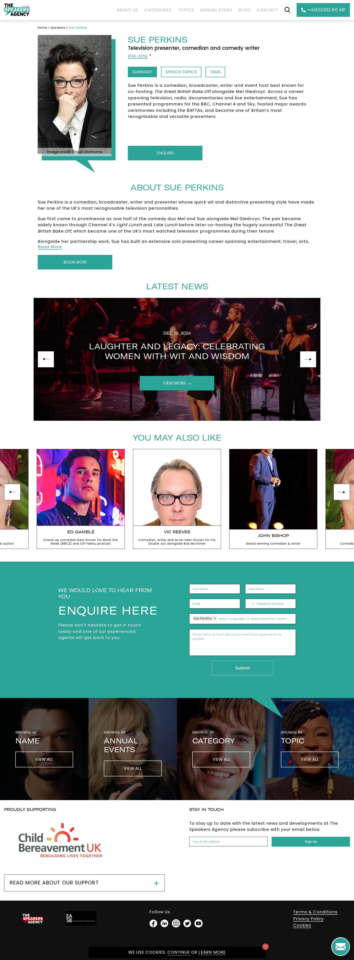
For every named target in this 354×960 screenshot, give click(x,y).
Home (42, 28)
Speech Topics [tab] (181, 72)
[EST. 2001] (17, 16)
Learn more (212, 952)
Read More (50, 247)
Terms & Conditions (315, 912)
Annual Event (216, 10)
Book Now (75, 262)
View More (175, 383)
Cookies (302, 925)
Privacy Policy (308, 919)
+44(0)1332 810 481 (326, 10)
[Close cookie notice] (265, 947)
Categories (158, 10)
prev (46, 359)
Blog (244, 10)
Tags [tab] (215, 72)
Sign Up (311, 841)
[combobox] (250, 603)
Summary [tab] (142, 72)
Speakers (58, 28)
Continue (178, 952)
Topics (186, 10)
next (308, 359)
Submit (242, 668)
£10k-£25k (138, 56)
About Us (127, 10)
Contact (267, 10)
